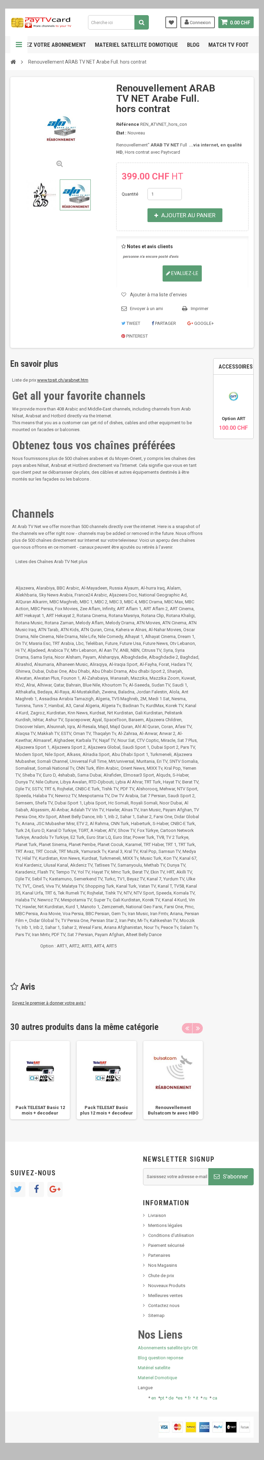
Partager (165, 323)
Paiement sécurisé (166, 1245)
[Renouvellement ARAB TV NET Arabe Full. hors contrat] (40, 194)
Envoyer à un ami (146, 308)
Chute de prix (161, 1275)
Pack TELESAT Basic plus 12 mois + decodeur (106, 1110)
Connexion (200, 22)
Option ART (233, 418)
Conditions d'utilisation (171, 1235)
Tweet (132, 323)
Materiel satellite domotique (136, 44)
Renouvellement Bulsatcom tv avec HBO (173, 1110)
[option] (40, 1080)
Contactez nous (163, 1305)
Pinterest (136, 336)
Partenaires (159, 1255)
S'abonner (234, 1176)
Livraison (157, 1215)
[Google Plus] (55, 1189)
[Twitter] (17, 1189)
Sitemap (156, 1315)
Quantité (130, 194)
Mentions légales (165, 1225)
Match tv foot (228, 44)
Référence (127, 124)
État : (121, 132)
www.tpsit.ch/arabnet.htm (62, 380)
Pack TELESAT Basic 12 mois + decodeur (40, 1110)
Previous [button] (187, 1028)
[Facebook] (36, 1189)
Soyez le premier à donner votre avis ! (49, 1003)
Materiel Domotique (157, 1377)
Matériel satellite (154, 1367)
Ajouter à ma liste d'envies (158, 294)
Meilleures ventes (165, 1295)
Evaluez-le (184, 273)
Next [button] (197, 1028)
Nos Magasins (162, 1265)
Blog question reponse (160, 1357)
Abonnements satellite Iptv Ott (168, 1347)
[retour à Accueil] (13, 61)
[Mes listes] (171, 22)
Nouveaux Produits (166, 1285)
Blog (193, 44)
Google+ (203, 323)
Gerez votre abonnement (51, 44)
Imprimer (199, 308)
